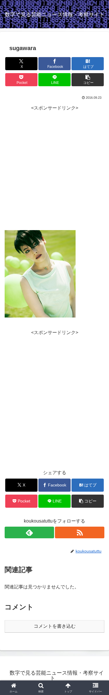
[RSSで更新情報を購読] (79, 532)
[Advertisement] (54, 175)
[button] (88, 79)
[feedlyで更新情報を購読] (29, 532)
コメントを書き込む (55, 626)
